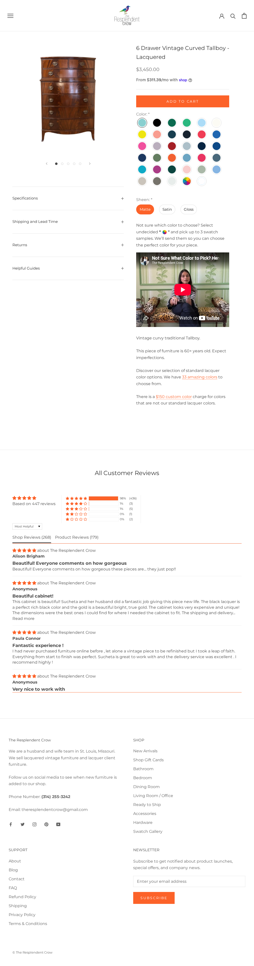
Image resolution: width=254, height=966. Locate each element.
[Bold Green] (187, 123)
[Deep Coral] (202, 134)
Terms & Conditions (28, 923)
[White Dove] (172, 181)
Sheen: (144, 199)
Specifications (25, 198)
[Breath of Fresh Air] (202, 123)
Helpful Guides (26, 268)
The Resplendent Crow (73, 550)
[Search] (233, 15)
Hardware (143, 822)
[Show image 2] (62, 163)
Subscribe (153, 898)
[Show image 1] (56, 163)
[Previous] (46, 163)
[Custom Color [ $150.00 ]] (202, 181)
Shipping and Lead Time (35, 221)
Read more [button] (23, 618)
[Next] (90, 163)
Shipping (18, 905)
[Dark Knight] (172, 134)
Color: (143, 114)
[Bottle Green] (172, 123)
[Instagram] (34, 824)
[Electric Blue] (217, 134)
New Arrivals (145, 751)
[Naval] (202, 146)
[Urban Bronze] (157, 181)
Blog (13, 870)
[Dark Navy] (187, 134)
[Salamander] (172, 169)
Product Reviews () (76, 537)
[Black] (157, 123)
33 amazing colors (199, 377)
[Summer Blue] (217, 169)
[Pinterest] (46, 824)
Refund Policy (22, 896)
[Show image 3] (68, 163)
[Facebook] (11, 824)
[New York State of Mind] (217, 146)
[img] (34, 498)
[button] (76, 498)
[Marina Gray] (187, 146)
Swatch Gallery (147, 831)
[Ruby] (157, 169)
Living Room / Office (153, 795)
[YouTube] (58, 824)
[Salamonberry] (187, 169)
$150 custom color (174, 396)
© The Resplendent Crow (32, 952)
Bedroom (142, 777)
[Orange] (172, 158)
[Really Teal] (142, 169)
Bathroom (143, 768)
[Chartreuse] (142, 134)
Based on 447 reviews (34, 503)
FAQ (13, 888)
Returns (19, 244)
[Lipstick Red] (172, 146)
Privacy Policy (22, 914)
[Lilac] (157, 146)
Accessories (144, 813)
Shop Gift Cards (148, 760)
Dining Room (146, 786)
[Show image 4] (74, 163)
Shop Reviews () (31, 537)
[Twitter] (23, 824)
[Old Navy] (142, 158)
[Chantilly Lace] (217, 123)
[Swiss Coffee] (142, 181)
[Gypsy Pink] (142, 146)
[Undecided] (187, 181)
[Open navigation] (10, 15)
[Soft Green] (202, 169)
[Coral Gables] (157, 134)
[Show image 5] (80, 163)
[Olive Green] (157, 158)
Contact (17, 879)
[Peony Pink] (202, 158)
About (15, 861)
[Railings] (217, 158)
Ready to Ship (147, 804)
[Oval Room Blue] (187, 158)
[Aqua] (142, 123)
